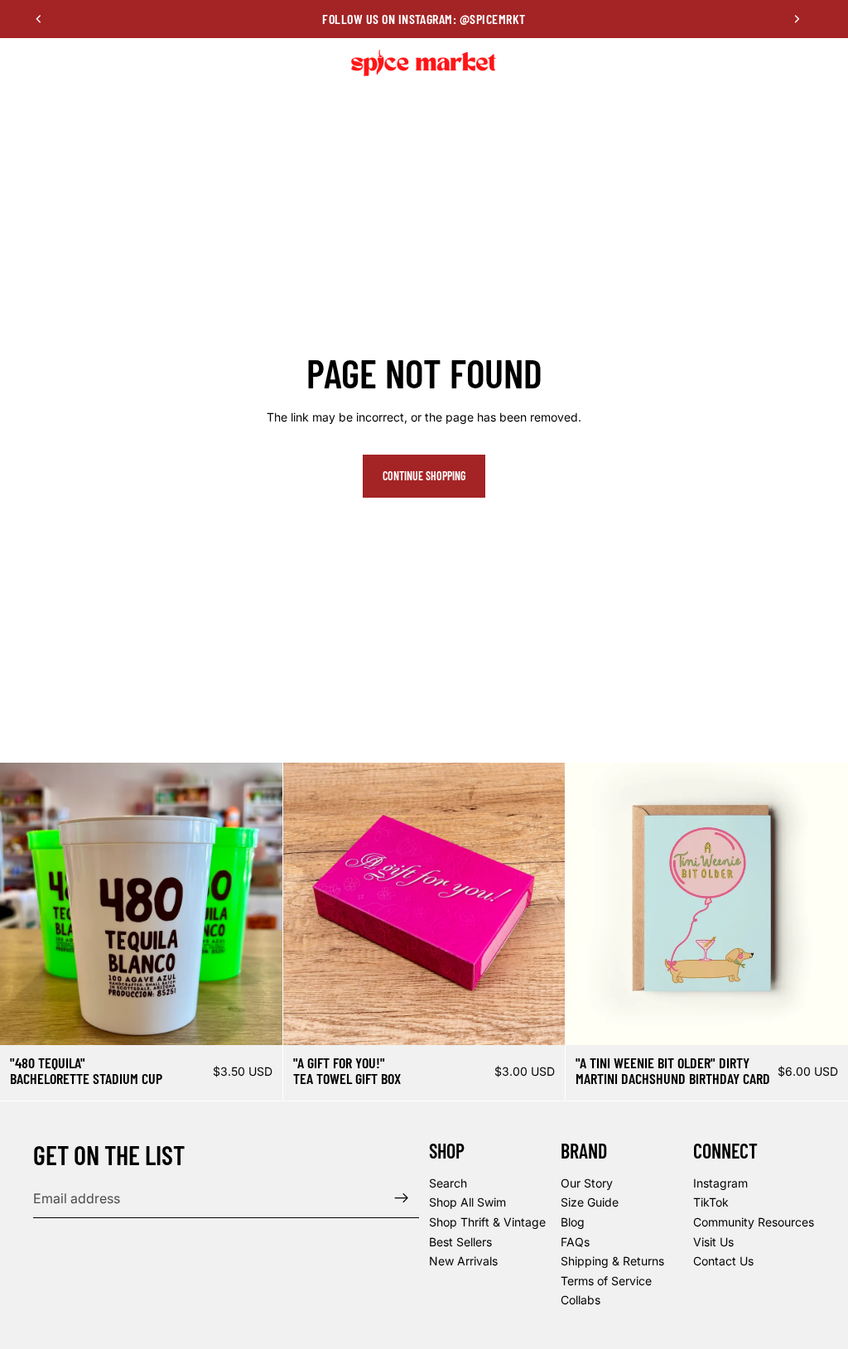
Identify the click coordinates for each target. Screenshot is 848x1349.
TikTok (711, 1202)
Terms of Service (606, 1281)
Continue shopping (424, 476)
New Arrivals (463, 1261)
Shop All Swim (467, 1202)
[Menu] (19, 63)
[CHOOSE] (257, 1019)
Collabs (580, 1300)
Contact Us (723, 1261)
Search (448, 1183)
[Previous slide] (39, 19)
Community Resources (753, 1222)
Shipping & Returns (612, 1261)
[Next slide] (796, 19)
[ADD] (540, 1019)
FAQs (575, 1242)
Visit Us (713, 1242)
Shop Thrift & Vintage (487, 1222)
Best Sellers (460, 1242)
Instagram (720, 1183)
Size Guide (590, 1202)
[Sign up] (401, 1198)
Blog (573, 1222)
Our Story (587, 1183)
